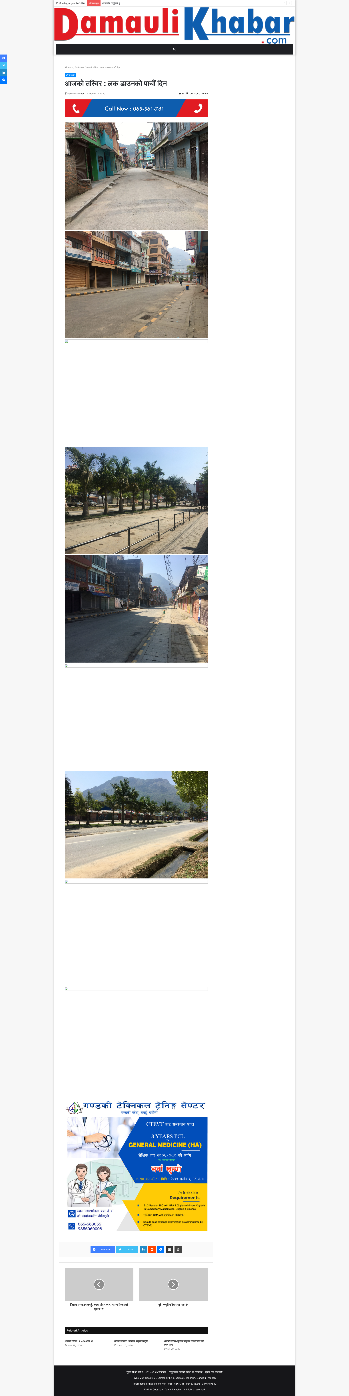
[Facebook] (3, 58)
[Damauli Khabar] (174, 25)
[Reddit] (152, 1249)
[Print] (178, 1249)
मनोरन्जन (80, 67)
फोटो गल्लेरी (70, 75)
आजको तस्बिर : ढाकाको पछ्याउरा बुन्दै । (132, 1341)
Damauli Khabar (75, 93)
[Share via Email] (169, 1249)
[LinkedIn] (143, 1249)
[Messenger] (160, 1249)
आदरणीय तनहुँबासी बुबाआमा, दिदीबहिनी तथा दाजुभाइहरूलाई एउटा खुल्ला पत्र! (135, 3)
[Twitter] (3, 65)
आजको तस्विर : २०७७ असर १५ (79, 1341)
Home (70, 67)
